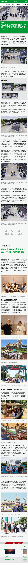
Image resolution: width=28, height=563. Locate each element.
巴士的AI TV (7, 4)
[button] (24, 546)
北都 (13, 4)
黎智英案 (23, 4)
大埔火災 (17, 4)
